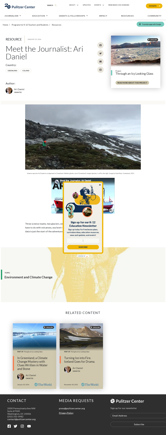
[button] (83, 224)
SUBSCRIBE (83, 247)
